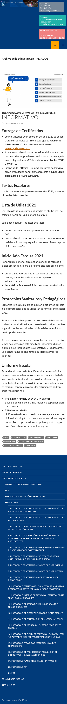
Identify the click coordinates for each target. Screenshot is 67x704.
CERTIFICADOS (19, 438)
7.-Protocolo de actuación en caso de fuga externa (35, 565)
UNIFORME (50, 113)
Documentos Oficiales (14, 478)
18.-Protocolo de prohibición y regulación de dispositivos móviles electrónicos (32, 653)
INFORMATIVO (36, 438)
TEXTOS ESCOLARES (12, 445)
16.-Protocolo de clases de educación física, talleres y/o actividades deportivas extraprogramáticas (36, 635)
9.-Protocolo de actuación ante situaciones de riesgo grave (33, 578)
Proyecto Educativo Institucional (23, 484)
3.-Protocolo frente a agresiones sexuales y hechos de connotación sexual (35, 527)
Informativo (20, 117)
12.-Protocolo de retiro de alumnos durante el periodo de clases (33, 605)
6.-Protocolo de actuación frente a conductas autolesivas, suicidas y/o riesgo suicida (33, 557)
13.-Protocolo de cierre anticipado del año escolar (35, 613)
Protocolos (11, 502)
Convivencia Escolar (13, 679)
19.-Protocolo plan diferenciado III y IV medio (32, 661)
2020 (4, 113)
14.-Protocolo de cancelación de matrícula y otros (35, 619)
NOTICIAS (39, 113)
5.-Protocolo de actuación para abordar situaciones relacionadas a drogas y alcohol (36, 548)
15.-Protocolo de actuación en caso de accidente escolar (34, 626)
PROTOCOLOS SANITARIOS (31, 441)
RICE (7, 490)
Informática (8, 685)
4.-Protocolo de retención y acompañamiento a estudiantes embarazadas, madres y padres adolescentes (33, 538)
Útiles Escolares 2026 (13, 466)
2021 (6, 438)
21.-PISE (11, 673)
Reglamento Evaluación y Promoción (25, 496)
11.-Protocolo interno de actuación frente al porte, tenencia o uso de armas (36, 596)
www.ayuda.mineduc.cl (17, 148)
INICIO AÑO (52, 438)
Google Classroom (12, 472)
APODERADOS (14, 113)
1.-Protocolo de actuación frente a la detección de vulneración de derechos (35, 510)
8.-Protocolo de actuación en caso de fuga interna (35, 571)
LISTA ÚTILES (28, 113)
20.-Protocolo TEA (17, 667)
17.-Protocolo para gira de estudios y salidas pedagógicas (32, 644)
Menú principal (63, 45)
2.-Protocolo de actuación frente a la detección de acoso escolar (35, 518)
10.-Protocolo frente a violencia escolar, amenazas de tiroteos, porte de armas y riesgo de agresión (36, 587)
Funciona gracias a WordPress (14, 700)
